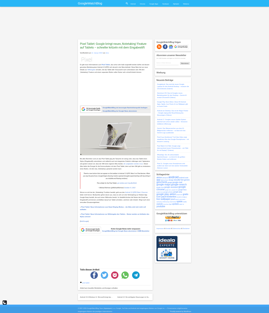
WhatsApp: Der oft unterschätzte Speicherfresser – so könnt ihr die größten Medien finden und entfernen (171, 157)
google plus (179, 194)
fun (182, 180)
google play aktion (166, 194)
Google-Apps (153, 4)
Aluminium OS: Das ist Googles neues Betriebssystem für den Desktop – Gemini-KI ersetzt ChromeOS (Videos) (172, 95)
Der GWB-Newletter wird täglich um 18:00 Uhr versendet (170, 58)
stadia (185, 202)
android (173, 177)
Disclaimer (186, 228)
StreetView (166, 204)
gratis (185, 194)
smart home (172, 202)
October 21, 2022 (129, 187)
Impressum (160, 228)
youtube (160, 206)
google (169, 182)
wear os (181, 204)
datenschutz (164, 180)
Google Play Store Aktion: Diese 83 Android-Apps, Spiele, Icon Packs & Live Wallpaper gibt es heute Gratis (172, 104)
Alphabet (176, 4)
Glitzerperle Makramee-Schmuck (123, 311)
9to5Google (84, 221)
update (175, 204)
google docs (168, 189)
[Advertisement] (134, 24)
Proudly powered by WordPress (180, 311)
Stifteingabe (91, 69)
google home (159, 192)
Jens (107, 53)
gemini (187, 180)
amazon (165, 178)
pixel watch (182, 199)
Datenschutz (177, 228)
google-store (160, 187)
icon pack (161, 196)
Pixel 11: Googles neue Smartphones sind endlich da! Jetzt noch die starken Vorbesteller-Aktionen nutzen (172, 166)
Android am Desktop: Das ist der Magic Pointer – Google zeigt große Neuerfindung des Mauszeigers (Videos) (172, 113)
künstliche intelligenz (182, 197)
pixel (173, 199)
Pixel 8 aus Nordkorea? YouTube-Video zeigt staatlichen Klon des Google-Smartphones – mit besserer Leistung (173, 139)
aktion (159, 177)
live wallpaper (163, 199)
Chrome (142, 4)
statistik (159, 204)
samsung (159, 202)
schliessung (165, 202)
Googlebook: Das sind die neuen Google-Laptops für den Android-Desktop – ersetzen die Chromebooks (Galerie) (173, 86)
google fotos (182, 190)
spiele (180, 201)
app (158, 179)
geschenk (161, 182)
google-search (179, 184)
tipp (170, 204)
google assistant (171, 187)
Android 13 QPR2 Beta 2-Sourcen (136, 192)
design (171, 180)
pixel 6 (177, 199)
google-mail (177, 182)
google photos (168, 192)
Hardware (165, 4)
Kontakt (168, 228)
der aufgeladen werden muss (133, 164)
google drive (175, 189)
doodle (177, 180)
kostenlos (171, 196)
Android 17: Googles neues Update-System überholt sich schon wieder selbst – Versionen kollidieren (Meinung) (172, 122)
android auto (183, 178)
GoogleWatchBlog (90, 3)
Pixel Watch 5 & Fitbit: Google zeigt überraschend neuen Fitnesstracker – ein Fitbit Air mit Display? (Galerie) (172, 148)
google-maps (163, 184)
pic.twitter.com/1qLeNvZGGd (126, 183)
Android (133, 4)
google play (177, 192)
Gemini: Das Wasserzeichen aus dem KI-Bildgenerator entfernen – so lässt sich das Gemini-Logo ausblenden (171, 130)
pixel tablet (85, 283)
